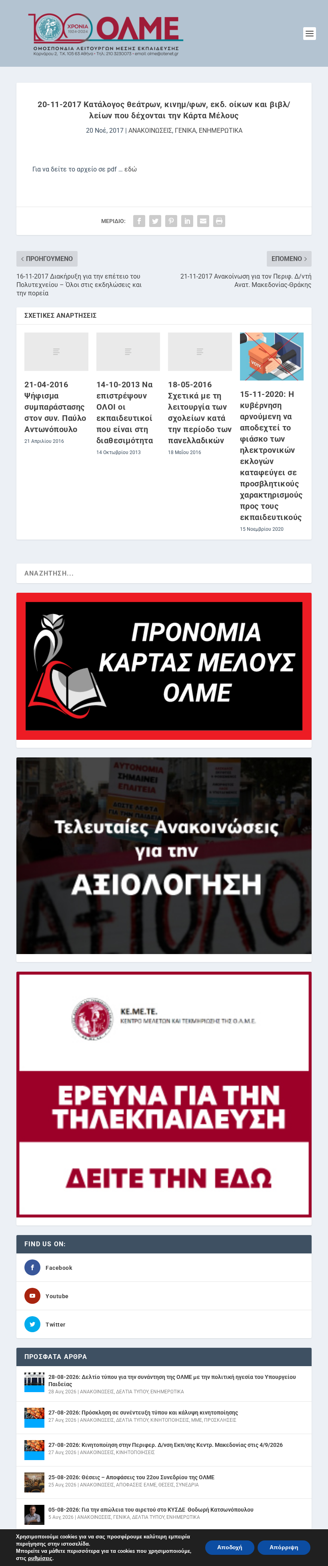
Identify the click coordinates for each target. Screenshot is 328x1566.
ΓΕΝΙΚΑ (185, 130)
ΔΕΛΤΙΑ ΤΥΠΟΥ (132, 1392)
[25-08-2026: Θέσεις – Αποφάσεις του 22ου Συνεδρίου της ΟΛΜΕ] (34, 1482)
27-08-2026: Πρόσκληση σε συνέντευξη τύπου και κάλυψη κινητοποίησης (143, 1412)
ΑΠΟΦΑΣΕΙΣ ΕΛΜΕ (136, 1485)
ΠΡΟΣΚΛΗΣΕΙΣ (220, 1420)
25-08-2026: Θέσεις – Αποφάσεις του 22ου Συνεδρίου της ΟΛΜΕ (131, 1477)
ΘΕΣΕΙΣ (166, 1485)
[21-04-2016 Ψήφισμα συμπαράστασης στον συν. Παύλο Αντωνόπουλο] (56, 352)
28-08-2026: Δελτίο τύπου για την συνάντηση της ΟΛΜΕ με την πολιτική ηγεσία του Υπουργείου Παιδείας (172, 1380)
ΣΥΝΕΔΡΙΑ (187, 1485)
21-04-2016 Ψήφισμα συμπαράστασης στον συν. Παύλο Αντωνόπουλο (55, 407)
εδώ (130, 169)
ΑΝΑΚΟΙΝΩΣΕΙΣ (150, 130)
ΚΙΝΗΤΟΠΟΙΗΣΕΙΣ (169, 1420)
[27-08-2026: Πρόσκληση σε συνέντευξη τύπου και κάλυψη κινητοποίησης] (34, 1418)
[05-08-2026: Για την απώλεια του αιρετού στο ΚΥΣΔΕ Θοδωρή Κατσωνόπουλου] (34, 1515)
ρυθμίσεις (40, 1558)
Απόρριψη (284, 1547)
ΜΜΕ (196, 1420)
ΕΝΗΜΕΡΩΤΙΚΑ (220, 130)
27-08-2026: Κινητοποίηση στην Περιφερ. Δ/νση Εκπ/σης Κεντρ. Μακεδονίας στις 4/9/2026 (165, 1445)
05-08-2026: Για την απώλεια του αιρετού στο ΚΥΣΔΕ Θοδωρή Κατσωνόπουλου (151, 1509)
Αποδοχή (229, 1547)
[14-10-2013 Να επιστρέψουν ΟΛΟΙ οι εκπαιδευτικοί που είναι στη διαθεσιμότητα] (128, 352)
